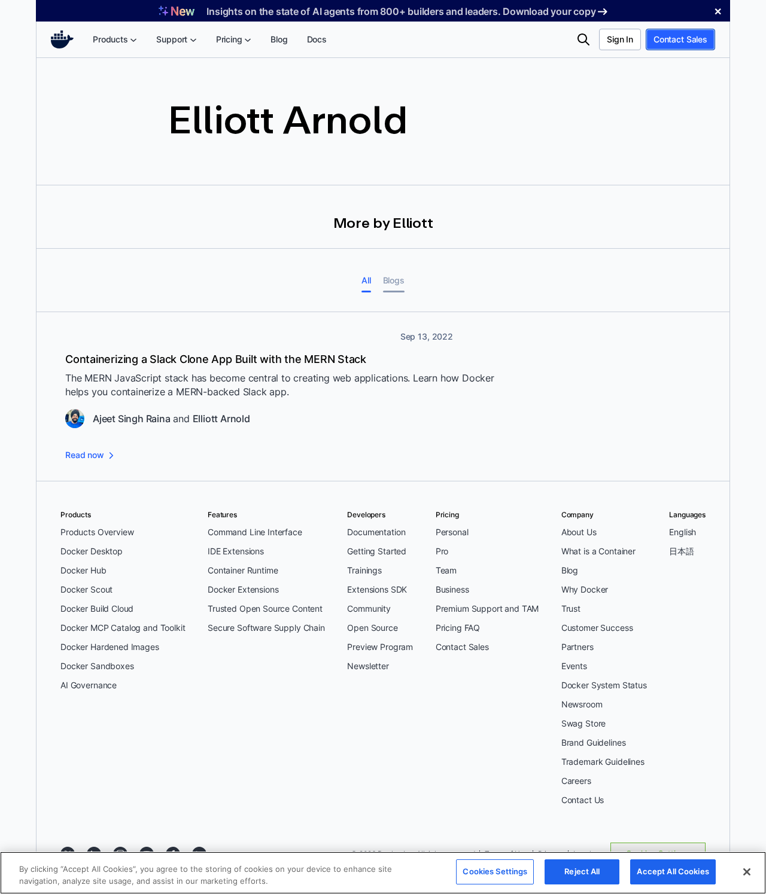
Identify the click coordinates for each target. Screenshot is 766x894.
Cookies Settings (495, 871)
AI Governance (88, 685)
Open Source (372, 628)
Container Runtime (243, 570)
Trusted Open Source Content (265, 608)
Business (452, 589)
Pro (442, 551)
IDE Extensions (236, 551)
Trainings (364, 570)
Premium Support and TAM (487, 608)
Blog (569, 570)
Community (369, 608)
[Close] (747, 872)
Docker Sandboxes (97, 666)
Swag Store (583, 723)
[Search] (583, 39)
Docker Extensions (243, 589)
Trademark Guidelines (603, 761)
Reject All (582, 871)
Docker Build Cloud (96, 608)
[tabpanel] (383, 396)
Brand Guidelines (593, 742)
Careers (576, 781)
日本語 (681, 551)
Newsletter (368, 666)
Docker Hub (83, 570)
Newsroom (582, 704)
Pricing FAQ (458, 628)
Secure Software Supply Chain (266, 628)
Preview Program (380, 647)
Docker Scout (86, 589)
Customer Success (597, 628)
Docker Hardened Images (109, 647)
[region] (383, 873)
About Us (579, 532)
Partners (577, 647)
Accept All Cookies (673, 871)
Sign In (620, 39)
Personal (452, 532)
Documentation (376, 532)
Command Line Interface (255, 532)
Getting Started (376, 551)
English (682, 532)
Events (574, 666)
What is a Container (598, 551)
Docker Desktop (91, 551)
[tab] (366, 280)
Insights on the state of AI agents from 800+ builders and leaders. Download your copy (400, 11)
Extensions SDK (377, 589)
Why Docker (585, 589)
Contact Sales (680, 39)
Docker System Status (604, 685)
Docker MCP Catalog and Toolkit (123, 628)
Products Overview (96, 532)
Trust (570, 608)
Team (446, 570)
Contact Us (582, 800)
